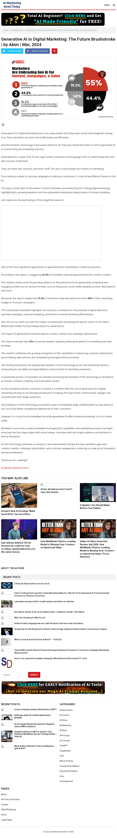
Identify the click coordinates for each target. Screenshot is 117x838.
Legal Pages (6, 820)
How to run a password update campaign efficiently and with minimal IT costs (50, 658)
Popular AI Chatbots (69, 771)
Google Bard (65, 751)
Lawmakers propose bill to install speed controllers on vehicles (44, 601)
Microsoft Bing (66, 761)
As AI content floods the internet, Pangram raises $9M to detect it (34, 725)
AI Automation (66, 710)
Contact (4, 804)
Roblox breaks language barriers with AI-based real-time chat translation (48, 623)
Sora (62, 776)
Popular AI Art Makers (69, 766)
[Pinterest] (54, 51)
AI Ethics (63, 720)
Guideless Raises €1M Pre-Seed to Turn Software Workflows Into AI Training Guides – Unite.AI (35, 734)
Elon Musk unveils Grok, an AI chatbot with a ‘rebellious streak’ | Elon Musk (49, 612)
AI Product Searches (10, 799)
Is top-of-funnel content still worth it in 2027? (35, 709)
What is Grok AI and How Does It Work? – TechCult (37, 639)
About (4, 794)
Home (6, 30)
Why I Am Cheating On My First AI (29, 617)
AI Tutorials (65, 740)
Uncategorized (66, 781)
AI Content (64, 715)
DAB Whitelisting (8, 809)
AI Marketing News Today (62, 832)
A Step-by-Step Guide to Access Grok (31, 583)
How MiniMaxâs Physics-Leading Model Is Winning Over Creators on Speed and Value (58, 544)
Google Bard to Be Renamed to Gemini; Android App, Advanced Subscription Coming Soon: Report (60, 629)
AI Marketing (17, 30)
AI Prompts (65, 735)
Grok (62, 756)
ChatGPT (64, 745)
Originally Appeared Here (15, 467)
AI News (63, 730)
